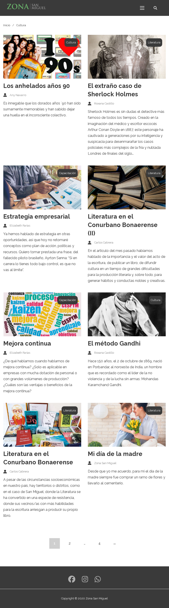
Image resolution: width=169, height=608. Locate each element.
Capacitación (67, 173)
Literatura (154, 42)
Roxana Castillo (104, 103)
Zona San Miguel (105, 463)
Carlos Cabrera (103, 242)
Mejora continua (27, 343)
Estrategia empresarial (36, 216)
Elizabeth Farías (20, 225)
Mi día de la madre (115, 453)
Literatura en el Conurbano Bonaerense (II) (123, 225)
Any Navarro (18, 95)
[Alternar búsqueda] (155, 8)
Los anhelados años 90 (36, 85)
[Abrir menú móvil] (142, 8)
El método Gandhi (114, 343)
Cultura (71, 42)
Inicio (6, 25)
